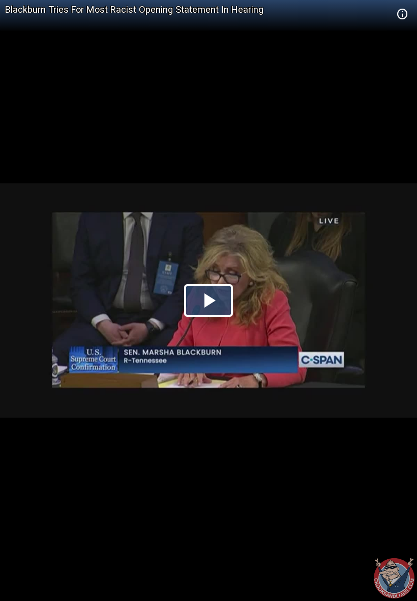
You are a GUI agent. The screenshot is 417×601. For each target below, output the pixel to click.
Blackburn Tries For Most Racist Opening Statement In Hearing (134, 9)
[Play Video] (208, 300)
